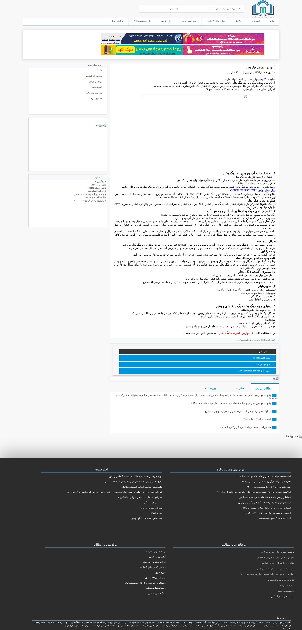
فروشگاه (256, 21)
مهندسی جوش (189, 21)
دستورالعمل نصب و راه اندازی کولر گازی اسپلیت (245, 427)
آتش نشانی (166, 21)
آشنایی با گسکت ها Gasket (257, 419)
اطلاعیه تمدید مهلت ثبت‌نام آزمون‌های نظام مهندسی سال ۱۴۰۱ (267, 574)
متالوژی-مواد (117, 21)
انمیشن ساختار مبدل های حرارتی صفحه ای (275, 557)
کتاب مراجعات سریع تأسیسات (281, 580)
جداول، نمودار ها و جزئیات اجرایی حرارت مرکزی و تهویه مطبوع (238, 411)
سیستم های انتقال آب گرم (282, 596)
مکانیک (238, 21)
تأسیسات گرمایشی (285, 585)
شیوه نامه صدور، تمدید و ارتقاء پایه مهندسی (275, 568)
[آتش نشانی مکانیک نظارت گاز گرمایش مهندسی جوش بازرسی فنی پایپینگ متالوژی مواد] (165, 8)
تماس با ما (287, 629)
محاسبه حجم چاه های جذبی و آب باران (277, 552)
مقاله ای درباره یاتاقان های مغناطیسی (277, 563)
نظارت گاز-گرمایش (215, 21)
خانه (272, 21)
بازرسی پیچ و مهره (286, 591)
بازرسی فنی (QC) (142, 21)
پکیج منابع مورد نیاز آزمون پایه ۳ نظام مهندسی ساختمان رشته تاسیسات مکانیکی (229, 403)
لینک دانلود (265, 358)
